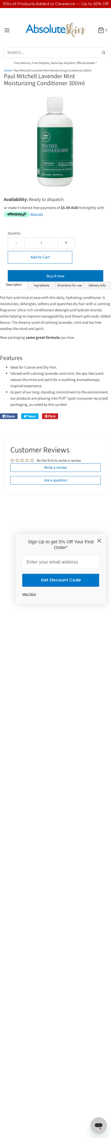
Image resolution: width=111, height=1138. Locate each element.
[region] (55, 4)
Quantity (14, 233)
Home (8, 70)
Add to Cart (40, 257)
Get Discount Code (61, 580)
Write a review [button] (55, 467)
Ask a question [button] (55, 480)
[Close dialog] (99, 540)
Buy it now (55, 276)
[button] (55, 147)
